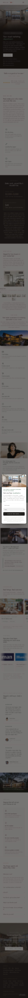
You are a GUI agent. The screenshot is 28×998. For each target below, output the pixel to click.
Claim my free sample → (14, 514)
